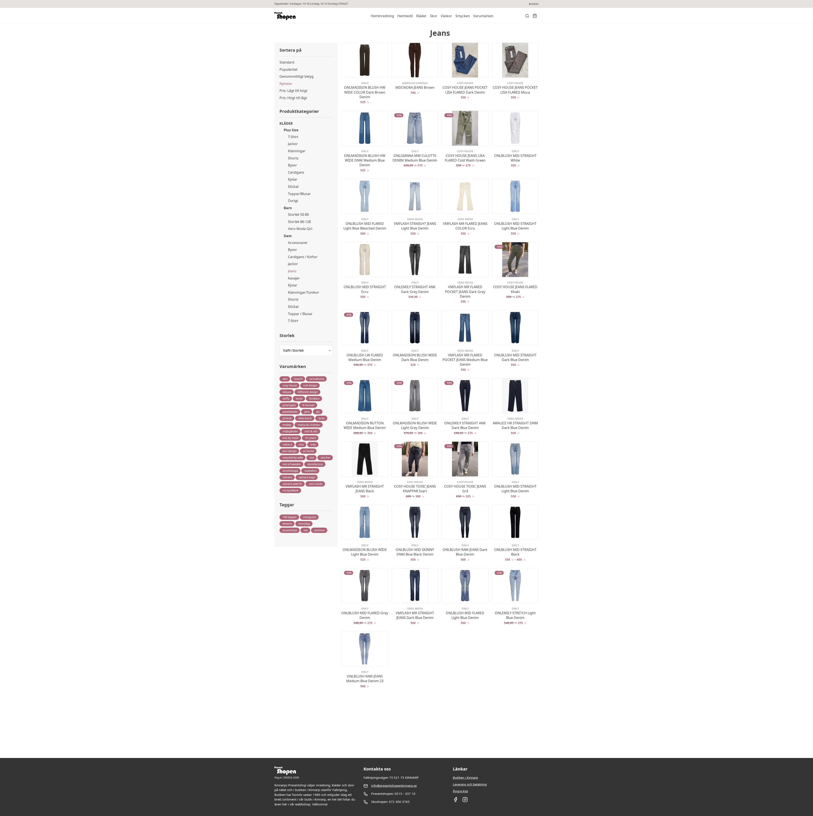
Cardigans (296, 172)
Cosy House (290, 385)
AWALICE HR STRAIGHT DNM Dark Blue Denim (515, 425)
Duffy (286, 398)
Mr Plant (310, 438)
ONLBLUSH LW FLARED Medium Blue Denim (365, 357)
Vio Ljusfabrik (291, 490)
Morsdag (304, 524)
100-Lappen (290, 517)
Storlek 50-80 (298, 214)
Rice (312, 457)
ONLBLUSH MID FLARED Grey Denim (364, 615)
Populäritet (288, 69)
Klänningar (297, 151)
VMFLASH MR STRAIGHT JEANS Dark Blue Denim (415, 615)
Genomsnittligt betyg (296, 76)
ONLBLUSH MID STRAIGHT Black (515, 552)
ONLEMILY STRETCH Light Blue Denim (515, 615)
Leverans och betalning (470, 784)
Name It (287, 444)
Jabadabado (290, 412)
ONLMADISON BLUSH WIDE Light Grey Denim (415, 425)
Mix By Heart (291, 438)
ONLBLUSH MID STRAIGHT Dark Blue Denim (515, 357)
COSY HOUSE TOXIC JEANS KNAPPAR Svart (415, 488)
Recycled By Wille (293, 457)
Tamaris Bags (307, 477)
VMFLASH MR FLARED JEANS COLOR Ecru (465, 226)
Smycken (462, 16)
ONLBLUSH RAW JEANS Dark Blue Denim (465, 552)
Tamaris (287, 477)
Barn (288, 208)
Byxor (292, 165)
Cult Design (310, 385)
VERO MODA (315, 484)
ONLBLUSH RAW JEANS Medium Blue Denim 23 (364, 678)
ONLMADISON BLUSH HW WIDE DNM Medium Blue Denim (364, 160)
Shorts (293, 158)
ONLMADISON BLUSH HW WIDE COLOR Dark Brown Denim (364, 92)
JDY (318, 412)
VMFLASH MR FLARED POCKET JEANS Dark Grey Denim (465, 292)
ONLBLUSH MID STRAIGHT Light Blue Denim (515, 226)
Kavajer (294, 278)
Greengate (289, 405)
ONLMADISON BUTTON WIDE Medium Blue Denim (365, 425)
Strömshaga (290, 471)
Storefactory (315, 464)
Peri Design (290, 451)
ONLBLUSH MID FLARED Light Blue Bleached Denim (364, 226)
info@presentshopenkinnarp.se (394, 785)
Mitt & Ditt (311, 431)
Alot (285, 379)
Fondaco (314, 398)
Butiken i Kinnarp (465, 777)
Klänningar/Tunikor (303, 292)
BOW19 (298, 379)
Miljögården (290, 431)
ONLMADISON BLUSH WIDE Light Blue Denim (365, 552)
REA (306, 530)
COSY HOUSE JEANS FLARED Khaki (515, 289)
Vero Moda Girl (300, 228)
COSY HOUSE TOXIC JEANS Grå (465, 488)
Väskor (446, 16)
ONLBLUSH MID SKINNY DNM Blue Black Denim (415, 552)
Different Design (308, 392)
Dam (288, 236)
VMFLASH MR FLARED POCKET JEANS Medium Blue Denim (465, 360)
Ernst (299, 398)
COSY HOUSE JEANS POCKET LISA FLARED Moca (515, 89)
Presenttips (290, 530)
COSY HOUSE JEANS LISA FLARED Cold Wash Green (465, 158)
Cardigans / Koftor (303, 256)
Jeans (292, 271)
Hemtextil (405, 16)
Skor (433, 16)
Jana (307, 412)
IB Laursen (308, 405)
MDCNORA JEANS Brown (414, 87)
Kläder (421, 16)
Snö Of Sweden (292, 464)
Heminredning (382, 16)
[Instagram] (465, 801)
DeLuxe (287, 392)
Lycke (321, 418)
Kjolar (292, 179)
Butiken (534, 4)
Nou (301, 444)
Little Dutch (305, 418)
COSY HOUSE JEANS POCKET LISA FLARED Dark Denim (465, 89)
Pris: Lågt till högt (293, 90)
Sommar (319, 530)
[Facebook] (455, 801)
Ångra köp (460, 791)
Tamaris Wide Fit (292, 484)
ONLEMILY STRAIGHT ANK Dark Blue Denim (465, 425)
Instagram (309, 517)
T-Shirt (293, 136)
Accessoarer (298, 242)
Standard (286, 62)
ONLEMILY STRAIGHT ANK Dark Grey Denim (415, 289)
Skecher (325, 457)
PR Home (308, 451)
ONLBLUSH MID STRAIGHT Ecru (365, 289)
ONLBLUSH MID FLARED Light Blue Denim (465, 615)
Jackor (293, 143)
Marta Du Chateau (309, 425)
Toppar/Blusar (299, 193)
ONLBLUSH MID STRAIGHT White (515, 158)
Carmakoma (316, 379)
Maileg (287, 425)
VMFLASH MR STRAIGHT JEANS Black (365, 488)
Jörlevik (287, 418)
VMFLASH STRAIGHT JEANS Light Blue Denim (415, 226)
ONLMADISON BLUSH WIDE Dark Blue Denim (415, 357)
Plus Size (291, 130)
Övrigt (293, 200)
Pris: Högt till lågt (293, 97)
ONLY (313, 444)
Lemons (287, 524)
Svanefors (310, 471)
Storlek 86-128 (299, 221)
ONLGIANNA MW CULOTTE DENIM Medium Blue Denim (415, 158)
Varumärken (483, 16)
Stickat (293, 186)
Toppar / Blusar (300, 313)
